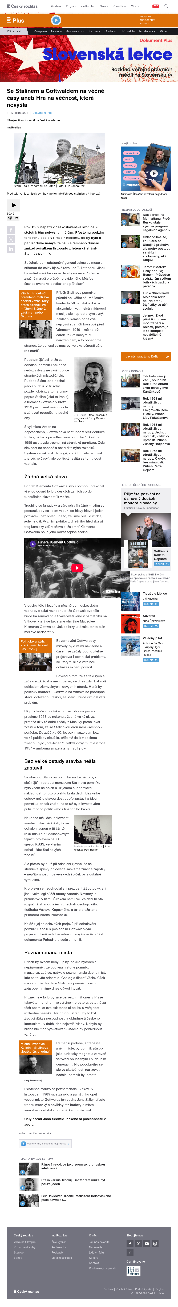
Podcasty (57, 1252)
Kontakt (94, 1263)
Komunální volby (24, 1247)
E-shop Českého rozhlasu (142, 485)
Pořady (56, 31)
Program (71, 6)
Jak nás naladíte (99, 1242)
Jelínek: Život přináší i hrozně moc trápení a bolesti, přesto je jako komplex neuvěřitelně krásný (155, 327)
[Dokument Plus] (89, 58)
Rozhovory (147, 31)
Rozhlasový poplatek (102, 1268)
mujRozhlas (88, 6)
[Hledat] (166, 6)
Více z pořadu (132, 371)
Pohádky (129, 165)
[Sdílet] (16, 218)
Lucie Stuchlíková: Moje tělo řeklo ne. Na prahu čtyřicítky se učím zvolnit (157, 300)
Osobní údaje (124, 1289)
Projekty (128, 31)
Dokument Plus (42, 112)
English (160, 1289)
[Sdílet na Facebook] (11, 230)
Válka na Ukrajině (25, 1242)
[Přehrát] (13, 205)
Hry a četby (130, 153)
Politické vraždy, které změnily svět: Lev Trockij (35, 645)
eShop (18, 1257)
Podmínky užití (143, 1289)
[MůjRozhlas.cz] (14, 128)
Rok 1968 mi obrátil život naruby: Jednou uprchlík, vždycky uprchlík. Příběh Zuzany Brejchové (156, 434)
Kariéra (93, 1257)
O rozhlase (120, 6)
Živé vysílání (130, 178)
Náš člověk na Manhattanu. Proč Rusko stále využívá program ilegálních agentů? (156, 222)
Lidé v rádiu (96, 1252)
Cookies (108, 1289)
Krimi (127, 159)
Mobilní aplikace (61, 1257)
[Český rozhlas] (22, 6)
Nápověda (95, 1247)
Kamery (144, 23)
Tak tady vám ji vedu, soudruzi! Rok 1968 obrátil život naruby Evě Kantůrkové (155, 383)
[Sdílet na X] (11, 239)
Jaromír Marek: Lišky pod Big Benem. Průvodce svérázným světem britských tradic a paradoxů (157, 276)
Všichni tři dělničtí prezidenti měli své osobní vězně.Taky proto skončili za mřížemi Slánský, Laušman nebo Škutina (35, 304)
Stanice (104, 6)
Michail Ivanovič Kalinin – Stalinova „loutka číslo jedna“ (35, 1047)
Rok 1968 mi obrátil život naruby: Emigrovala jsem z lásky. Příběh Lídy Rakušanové (155, 408)
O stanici (111, 31)
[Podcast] (10, 218)
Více (165, 31)
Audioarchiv (147, 20)
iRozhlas (56, 6)
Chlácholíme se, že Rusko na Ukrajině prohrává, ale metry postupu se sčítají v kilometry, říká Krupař (157, 248)
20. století (14, 31)
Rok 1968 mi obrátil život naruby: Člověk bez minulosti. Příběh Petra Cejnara (154, 460)
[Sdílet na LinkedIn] (11, 249)
